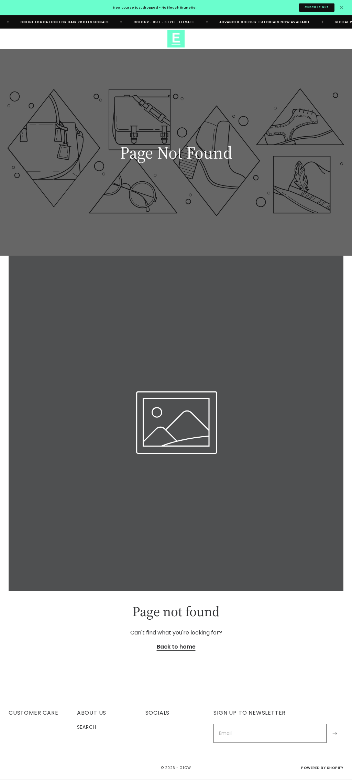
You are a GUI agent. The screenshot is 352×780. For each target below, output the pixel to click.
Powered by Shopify (322, 767)
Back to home (176, 647)
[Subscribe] (334, 733)
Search (86, 727)
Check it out (317, 7)
